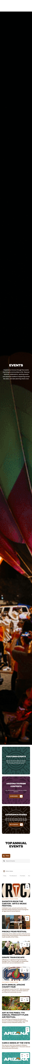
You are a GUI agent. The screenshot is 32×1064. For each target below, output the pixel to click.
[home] (9, 3)
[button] (28, 3)
